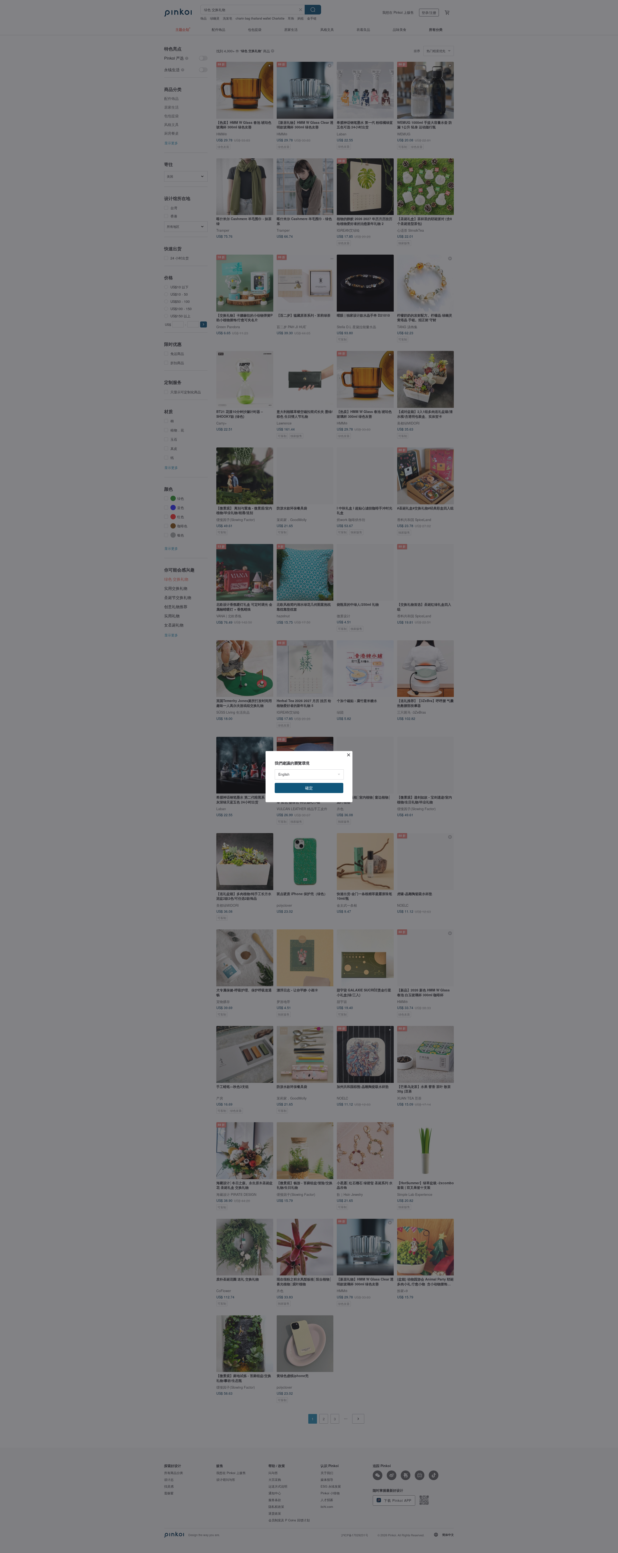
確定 (309, 788)
